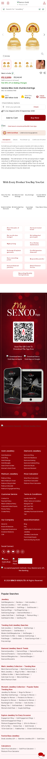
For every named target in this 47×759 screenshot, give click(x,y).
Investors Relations (7, 532)
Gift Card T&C (28, 506)
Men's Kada (31, 672)
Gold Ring (4, 458)
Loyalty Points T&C (30, 498)
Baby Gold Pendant (8, 607)
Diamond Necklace (30, 458)
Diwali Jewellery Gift (8, 739)
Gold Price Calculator (31, 481)
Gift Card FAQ (28, 509)
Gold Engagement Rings (24, 718)
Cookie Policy (5, 511)
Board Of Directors (7, 527)
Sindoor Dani (17, 726)
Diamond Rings (6, 610)
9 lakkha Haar (19, 728)
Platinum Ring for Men (8, 483)
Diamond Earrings (36, 651)
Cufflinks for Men (7, 674)
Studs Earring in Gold (32, 638)
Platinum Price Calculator (32, 483)
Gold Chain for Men (7, 466)
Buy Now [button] (35, 117)
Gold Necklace (6, 455)
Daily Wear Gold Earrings (9, 695)
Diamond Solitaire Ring (31, 463)
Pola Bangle (5, 638)
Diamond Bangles (26, 656)
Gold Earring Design (8, 613)
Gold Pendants (6, 631)
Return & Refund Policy (8, 504)
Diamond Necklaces (24, 654)
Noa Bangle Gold (7, 703)
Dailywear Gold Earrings (26, 636)
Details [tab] (15, 140)
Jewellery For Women (8, 692)
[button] (2, 3)
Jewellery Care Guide (31, 534)
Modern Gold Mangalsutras (10, 633)
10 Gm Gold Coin (7, 728)
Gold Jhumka (29, 703)
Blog (25, 524)
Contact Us (5, 498)
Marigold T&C (28, 504)
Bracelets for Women (8, 700)
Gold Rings (20, 607)
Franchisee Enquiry (30, 537)
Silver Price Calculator (31, 478)
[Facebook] (8, 552)
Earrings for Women (28, 695)
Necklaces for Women (26, 700)
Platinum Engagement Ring (10, 488)
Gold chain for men (7, 677)
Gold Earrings (5, 460)
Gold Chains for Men (8, 636)
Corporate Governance (9, 529)
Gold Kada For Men (7, 618)
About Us (4, 524)
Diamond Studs (29, 466)
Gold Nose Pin (21, 618)
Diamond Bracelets (8, 659)
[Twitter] (4, 552)
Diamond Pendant (30, 468)
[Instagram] (13, 552)
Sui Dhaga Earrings (21, 610)
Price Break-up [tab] (25, 140)
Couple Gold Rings (24, 708)
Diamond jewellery (7, 651)
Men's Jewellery (6, 672)
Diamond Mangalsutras (9, 656)
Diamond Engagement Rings (11, 721)
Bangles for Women (8, 697)
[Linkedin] (22, 552)
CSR (2, 534)
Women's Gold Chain (8, 468)
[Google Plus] (18, 552)
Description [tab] (6, 140)
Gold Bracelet (32, 607)
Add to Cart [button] (12, 117)
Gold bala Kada (17, 705)
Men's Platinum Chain (8, 481)
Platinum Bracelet (7, 486)
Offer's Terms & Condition (32, 501)
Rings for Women (25, 692)
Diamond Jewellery (8, 605)
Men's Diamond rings (28, 669)
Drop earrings (6, 641)
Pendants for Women (25, 697)
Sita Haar (18, 703)
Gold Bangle (20, 615)
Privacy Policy (5, 509)
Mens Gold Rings (23, 677)
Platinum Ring (6, 478)
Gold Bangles (5, 463)
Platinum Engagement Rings (11, 723)
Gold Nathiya (29, 705)
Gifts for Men (6, 726)
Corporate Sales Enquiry (9, 506)
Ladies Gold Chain (7, 615)
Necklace (19, 602)
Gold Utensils (29, 726)
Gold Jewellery (30, 602)
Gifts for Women (30, 723)
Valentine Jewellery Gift (26, 739)
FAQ (25, 527)
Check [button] (36, 107)
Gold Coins (40, 739)
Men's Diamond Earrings (9, 669)
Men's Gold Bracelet (23, 674)
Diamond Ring (29, 455)
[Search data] (4, 9)
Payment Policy (6, 501)
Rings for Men (20, 672)
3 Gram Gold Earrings (34, 728)
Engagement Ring (7, 718)
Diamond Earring (29, 460)
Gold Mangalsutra (7, 602)
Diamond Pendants (8, 654)
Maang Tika (5, 705)
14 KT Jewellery (22, 605)
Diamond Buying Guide (32, 540)
